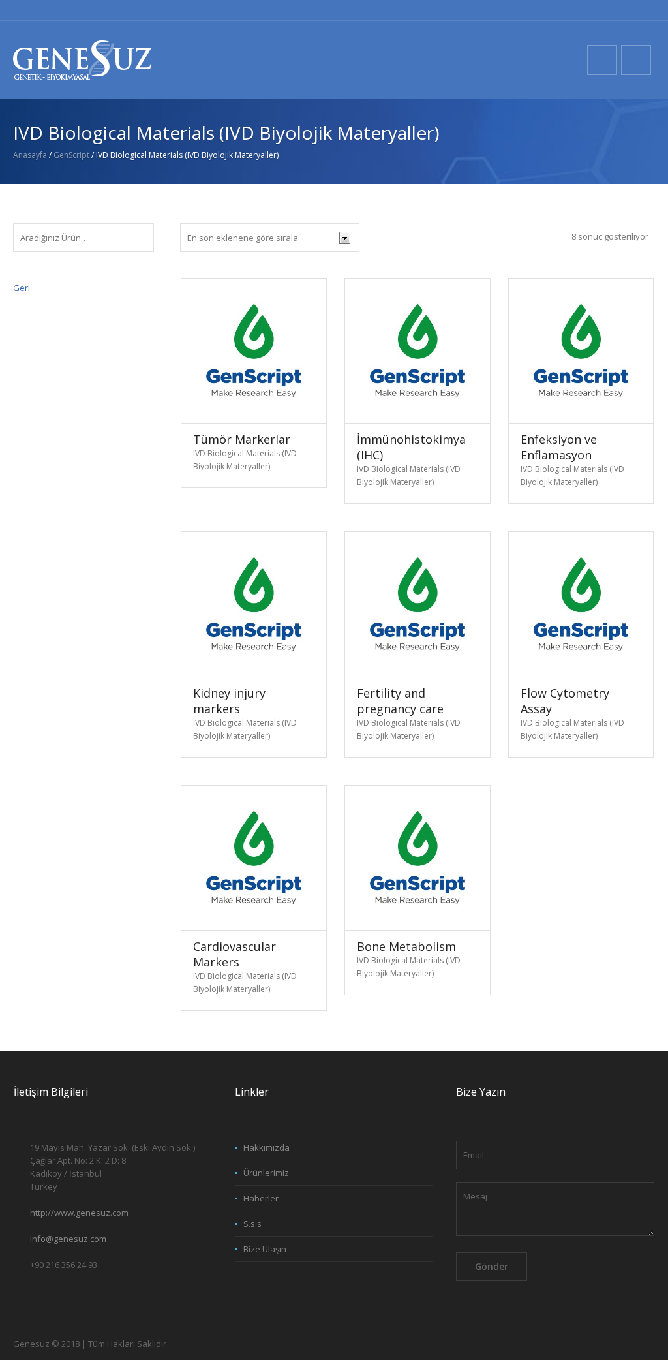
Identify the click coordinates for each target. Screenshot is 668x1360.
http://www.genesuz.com (79, 1212)
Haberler (261, 1198)
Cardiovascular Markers (234, 954)
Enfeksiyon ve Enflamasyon (559, 447)
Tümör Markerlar (241, 439)
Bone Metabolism (406, 946)
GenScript (71, 155)
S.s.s (252, 1223)
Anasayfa (30, 155)
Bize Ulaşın (264, 1249)
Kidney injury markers (229, 701)
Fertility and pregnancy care (400, 701)
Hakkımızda (266, 1147)
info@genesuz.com (68, 1238)
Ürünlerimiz (266, 1173)
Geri (21, 288)
